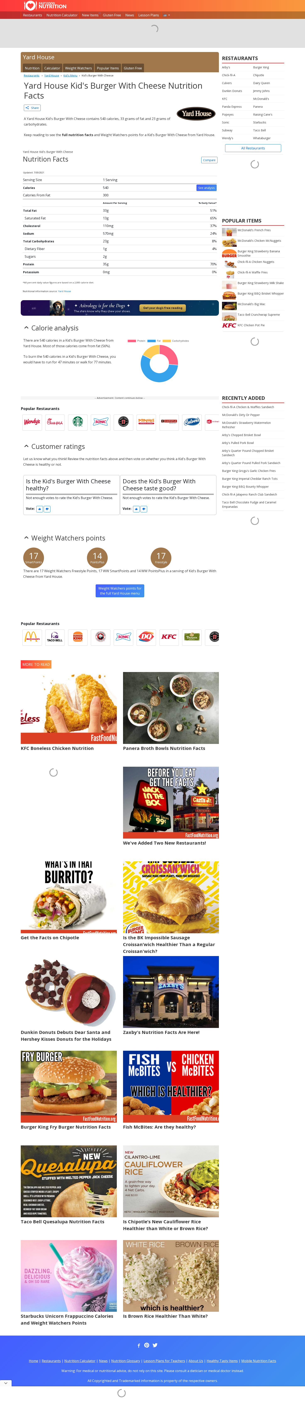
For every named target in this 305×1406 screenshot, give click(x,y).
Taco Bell (259, 130)
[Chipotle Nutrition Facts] (169, 423)
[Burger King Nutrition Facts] (78, 638)
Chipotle (258, 75)
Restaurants (32, 15)
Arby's (226, 67)
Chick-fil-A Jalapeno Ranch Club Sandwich (249, 494)
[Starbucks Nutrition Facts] (78, 423)
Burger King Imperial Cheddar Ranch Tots (250, 479)
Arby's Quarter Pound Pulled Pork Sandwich (251, 463)
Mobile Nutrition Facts (258, 1361)
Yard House (64, 291)
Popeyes (228, 114)
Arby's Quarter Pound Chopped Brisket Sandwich (248, 453)
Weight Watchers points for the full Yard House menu (120, 591)
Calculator (52, 68)
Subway (227, 130)
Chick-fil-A (228, 75)
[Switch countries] (166, 15)
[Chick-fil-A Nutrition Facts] (55, 423)
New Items (90, 15)
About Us (196, 1361)
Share (34, 108)
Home (33, 1361)
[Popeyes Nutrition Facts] (146, 423)
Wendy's (227, 138)
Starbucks (259, 122)
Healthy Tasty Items (222, 1361)
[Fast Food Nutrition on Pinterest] (146, 1345)
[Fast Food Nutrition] (45, 6)
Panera (258, 107)
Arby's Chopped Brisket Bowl (241, 435)
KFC (224, 99)
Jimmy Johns (261, 91)
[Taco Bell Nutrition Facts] (55, 638)
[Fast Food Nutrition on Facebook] (138, 1345)
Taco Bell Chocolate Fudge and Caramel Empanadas (249, 504)
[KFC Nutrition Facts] (169, 638)
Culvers (227, 83)
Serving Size (32, 180)
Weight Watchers (78, 68)
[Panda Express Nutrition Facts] (100, 638)
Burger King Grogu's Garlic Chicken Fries (249, 471)
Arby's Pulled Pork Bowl (238, 443)
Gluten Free (112, 15)
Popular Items (108, 68)
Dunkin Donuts (232, 91)
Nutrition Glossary (125, 1361)
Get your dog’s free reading (162, 308)
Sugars (30, 256)
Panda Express (232, 107)
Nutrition (32, 68)
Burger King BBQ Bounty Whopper (245, 486)
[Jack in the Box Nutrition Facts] (214, 423)
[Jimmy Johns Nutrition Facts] (123, 423)
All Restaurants (253, 148)
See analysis (206, 188)
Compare (209, 160)
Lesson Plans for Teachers (164, 1361)
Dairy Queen (261, 83)
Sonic (225, 122)
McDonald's (261, 99)
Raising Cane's (262, 114)
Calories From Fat (36, 195)
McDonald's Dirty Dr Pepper (241, 415)
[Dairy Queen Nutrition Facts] (146, 638)
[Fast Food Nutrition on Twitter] (154, 1345)
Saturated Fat (35, 218)
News (129, 15)
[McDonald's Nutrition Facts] (32, 638)
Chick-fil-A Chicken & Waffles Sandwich (248, 407)
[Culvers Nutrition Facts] (192, 423)
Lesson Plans (148, 15)
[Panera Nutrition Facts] (192, 638)
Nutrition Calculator (62, 15)
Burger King (261, 67)
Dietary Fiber (35, 249)
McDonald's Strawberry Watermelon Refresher (246, 425)
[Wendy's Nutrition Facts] (32, 423)
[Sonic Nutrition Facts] (100, 423)
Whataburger (262, 138)
